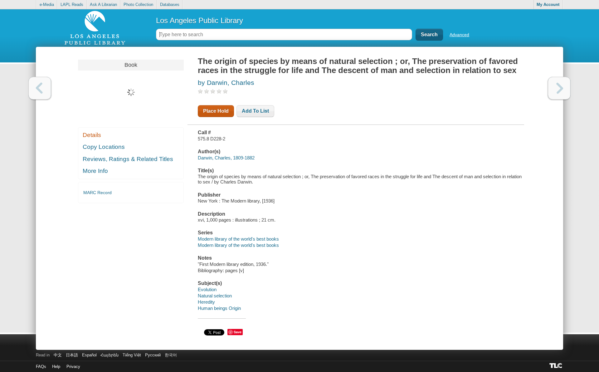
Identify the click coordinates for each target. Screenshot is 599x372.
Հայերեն (109, 355)
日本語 (72, 355)
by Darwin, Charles (226, 82)
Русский (153, 355)
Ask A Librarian (103, 4)
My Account (548, 4)
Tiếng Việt (132, 355)
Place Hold (216, 111)
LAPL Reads (72, 4)
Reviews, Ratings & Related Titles (128, 159)
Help (56, 366)
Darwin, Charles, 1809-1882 (226, 157)
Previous (39, 88)
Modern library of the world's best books (238, 239)
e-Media (47, 4)
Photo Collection (138, 4)
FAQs (41, 366)
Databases (169, 4)
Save (237, 332)
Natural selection (215, 295)
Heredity (206, 302)
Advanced (459, 34)
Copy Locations (104, 147)
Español (89, 355)
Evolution (207, 289)
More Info (95, 171)
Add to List (255, 111)
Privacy (73, 366)
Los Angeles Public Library (199, 20)
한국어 (171, 355)
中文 (58, 355)
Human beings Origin (219, 308)
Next (559, 88)
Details (92, 135)
